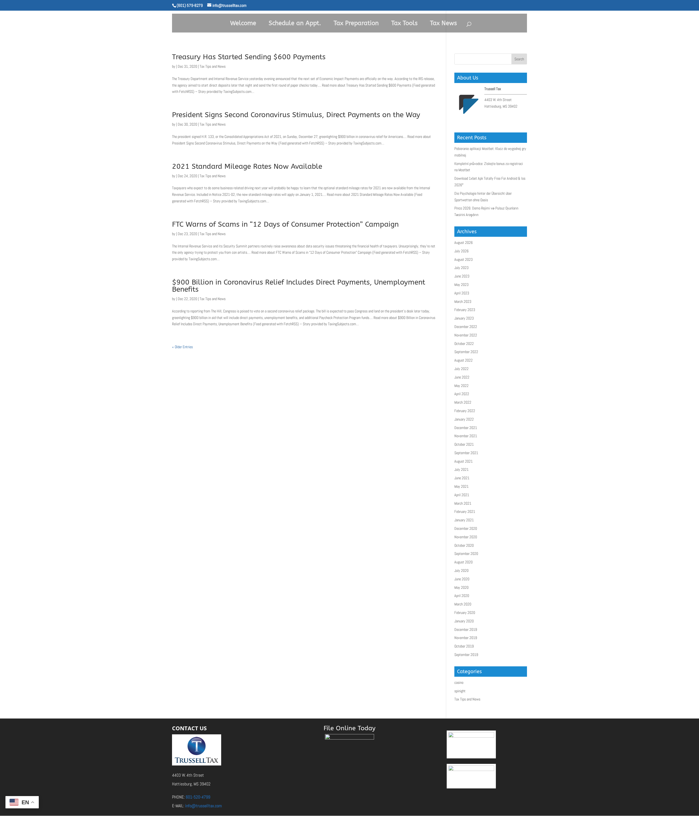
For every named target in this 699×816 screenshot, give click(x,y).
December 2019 (465, 629)
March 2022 (462, 402)
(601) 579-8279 (190, 5)
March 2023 (462, 301)
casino (458, 682)
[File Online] (349, 754)
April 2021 (461, 494)
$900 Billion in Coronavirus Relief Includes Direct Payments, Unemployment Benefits (298, 286)
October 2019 (464, 646)
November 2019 (465, 637)
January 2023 (464, 318)
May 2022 (461, 385)
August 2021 (463, 461)
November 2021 (465, 435)
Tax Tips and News (213, 66)
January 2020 (464, 621)
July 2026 (461, 251)
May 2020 (461, 587)
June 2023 (461, 276)
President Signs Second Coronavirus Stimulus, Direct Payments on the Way (296, 115)
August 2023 (463, 259)
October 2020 (464, 545)
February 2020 (464, 612)
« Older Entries (182, 346)
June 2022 (461, 377)
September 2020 (466, 553)
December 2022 (465, 326)
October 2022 (464, 343)
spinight (460, 690)
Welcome (243, 23)
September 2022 (466, 351)
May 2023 (461, 284)
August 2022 (463, 360)
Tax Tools (404, 23)
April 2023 (461, 293)
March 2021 (462, 503)
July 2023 (461, 267)
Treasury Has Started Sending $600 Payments (248, 57)
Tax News (443, 23)
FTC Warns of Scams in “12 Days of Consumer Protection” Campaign (285, 224)
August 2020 (463, 562)
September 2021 (466, 452)
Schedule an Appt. (295, 23)
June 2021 (461, 477)
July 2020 (461, 570)
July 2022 (461, 368)
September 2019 (466, 654)
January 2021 (464, 520)
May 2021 (461, 486)
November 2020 (465, 536)
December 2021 (465, 427)
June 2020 (461, 578)
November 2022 (465, 335)
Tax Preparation (356, 23)
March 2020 (462, 604)
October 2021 (464, 444)
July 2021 (461, 469)
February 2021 (464, 511)
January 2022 (464, 419)
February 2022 (464, 410)
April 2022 (461, 393)
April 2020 (461, 595)
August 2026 (463, 242)
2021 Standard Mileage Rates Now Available (247, 166)
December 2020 (465, 528)
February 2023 (464, 309)
